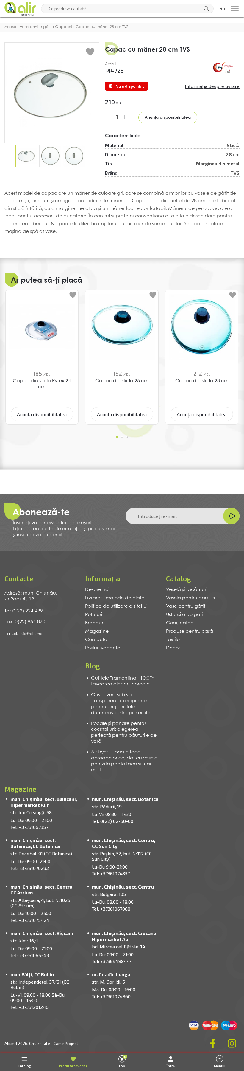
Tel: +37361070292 (29, 868)
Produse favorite (73, 1066)
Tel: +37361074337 (111, 873)
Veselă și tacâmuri (186, 589)
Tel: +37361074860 (111, 996)
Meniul (220, 1066)
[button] (117, 437)
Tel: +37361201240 (29, 1007)
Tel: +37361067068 (111, 908)
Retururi (93, 614)
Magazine (97, 631)
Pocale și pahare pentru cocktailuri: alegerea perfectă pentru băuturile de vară (124, 732)
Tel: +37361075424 (29, 920)
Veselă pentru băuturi (190, 598)
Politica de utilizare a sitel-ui (116, 606)
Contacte (96, 639)
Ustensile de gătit (185, 614)
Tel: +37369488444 (112, 961)
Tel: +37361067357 (29, 827)
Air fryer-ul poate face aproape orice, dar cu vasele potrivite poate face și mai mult (124, 761)
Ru (222, 9)
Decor (173, 648)
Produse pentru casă (189, 631)
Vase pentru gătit (185, 606)
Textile (173, 639)
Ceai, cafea (180, 623)
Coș (122, 1061)
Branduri (94, 623)
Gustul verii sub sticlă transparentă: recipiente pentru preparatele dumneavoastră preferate (120, 704)
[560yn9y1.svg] (223, 68)
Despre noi (97, 589)
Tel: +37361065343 (29, 955)
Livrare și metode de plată (115, 598)
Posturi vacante (102, 648)
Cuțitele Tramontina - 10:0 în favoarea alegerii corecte (122, 681)
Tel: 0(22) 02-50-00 (112, 821)
